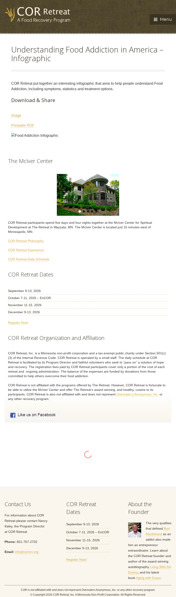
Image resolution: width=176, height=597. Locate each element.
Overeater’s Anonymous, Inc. (137, 394)
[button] (15, 194)
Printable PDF (22, 125)
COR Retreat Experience (26, 250)
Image (16, 115)
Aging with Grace (148, 578)
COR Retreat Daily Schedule (28, 259)
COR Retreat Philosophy (26, 241)
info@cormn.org (26, 552)
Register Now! (18, 322)
